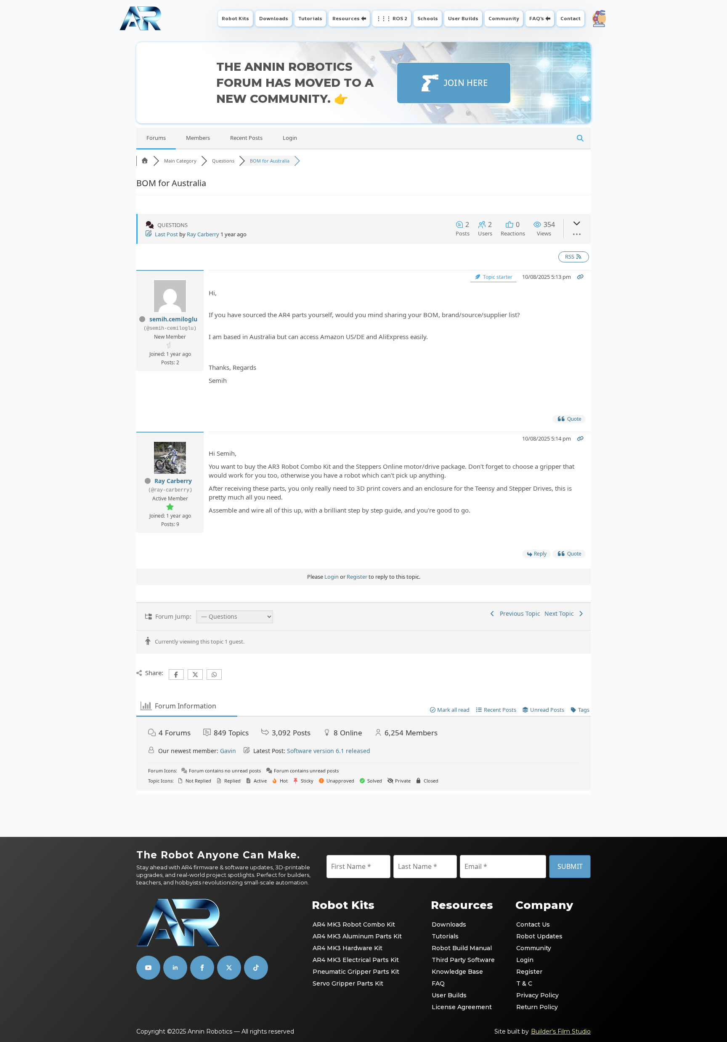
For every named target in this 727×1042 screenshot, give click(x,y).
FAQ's (536, 18)
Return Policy (537, 1007)
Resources (346, 18)
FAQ (438, 983)
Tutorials (310, 18)
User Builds (463, 18)
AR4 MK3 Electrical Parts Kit (356, 960)
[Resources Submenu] (364, 18)
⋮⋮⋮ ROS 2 (391, 18)
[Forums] (145, 161)
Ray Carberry (203, 234)
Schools (427, 18)
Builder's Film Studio (561, 1031)
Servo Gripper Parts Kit (348, 983)
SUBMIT (570, 866)
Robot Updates (539, 936)
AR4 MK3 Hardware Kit (347, 948)
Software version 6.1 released (328, 751)
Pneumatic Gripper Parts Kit (356, 971)
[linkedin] (175, 968)
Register (357, 576)
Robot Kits (235, 18)
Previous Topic (518, 613)
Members (198, 138)
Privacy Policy (537, 995)
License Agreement (462, 1007)
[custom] (229, 968)
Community (503, 18)
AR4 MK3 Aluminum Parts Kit (357, 936)
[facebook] (202, 968)
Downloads (273, 18)
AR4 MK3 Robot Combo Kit (354, 924)
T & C (524, 983)
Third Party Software (463, 960)
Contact (570, 18)
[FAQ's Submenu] (549, 18)
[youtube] (148, 968)
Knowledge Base (457, 971)
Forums (156, 138)
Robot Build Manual (462, 948)
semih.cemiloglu (173, 319)
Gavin (228, 751)
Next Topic (560, 613)
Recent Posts (246, 138)
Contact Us (533, 924)
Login (290, 138)
